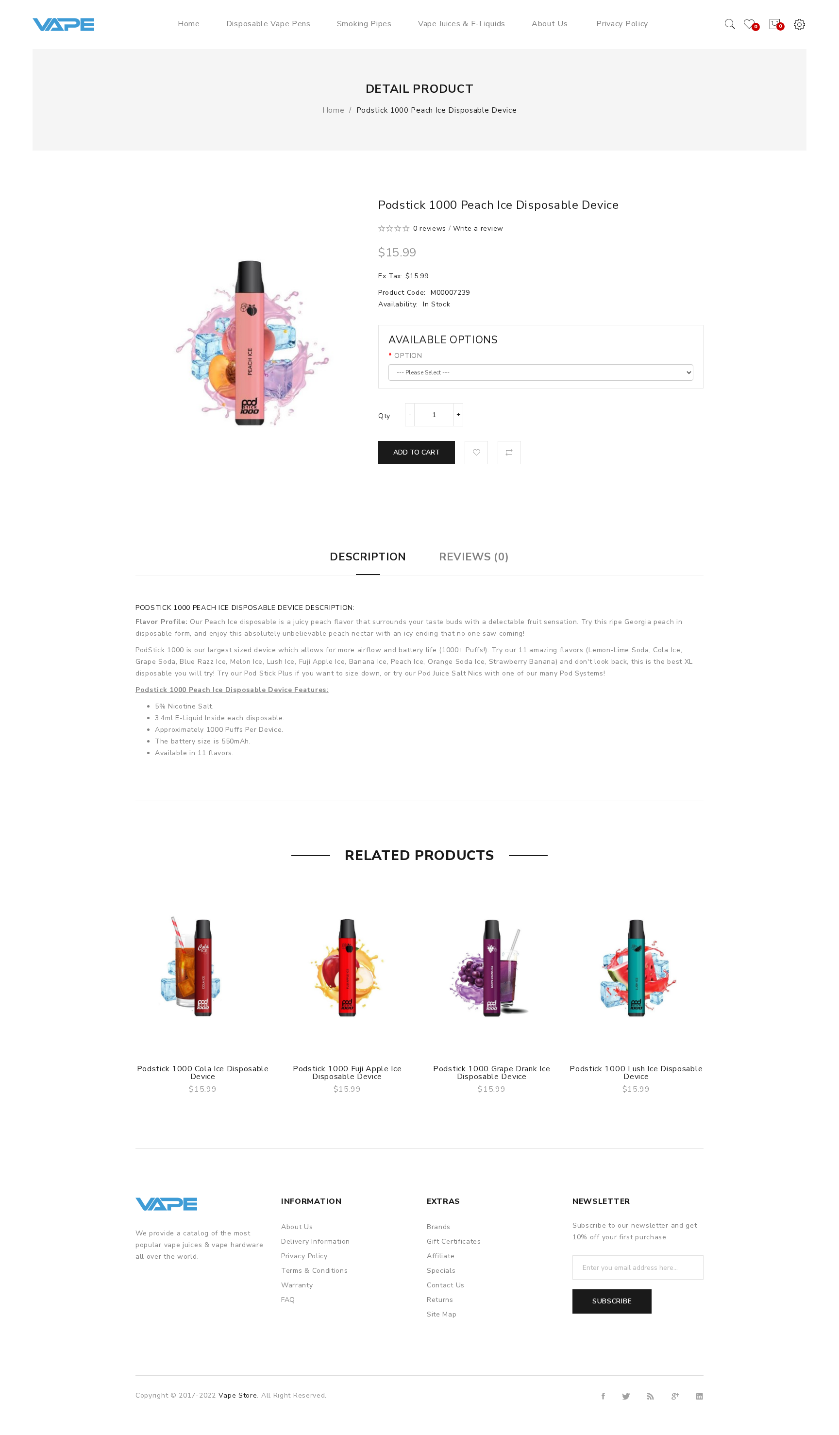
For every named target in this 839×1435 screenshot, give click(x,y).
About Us (297, 1227)
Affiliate (440, 1256)
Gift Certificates (454, 1241)
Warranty (297, 1285)
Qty (384, 416)
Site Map (442, 1314)
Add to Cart (416, 452)
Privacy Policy (304, 1256)
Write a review (478, 228)
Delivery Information (315, 1241)
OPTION (408, 355)
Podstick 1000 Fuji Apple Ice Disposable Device (347, 1073)
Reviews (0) (474, 557)
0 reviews (429, 228)
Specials (441, 1270)
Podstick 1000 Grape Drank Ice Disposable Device (491, 1073)
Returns (440, 1299)
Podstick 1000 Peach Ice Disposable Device (436, 110)
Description (368, 557)
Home (333, 110)
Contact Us (446, 1285)
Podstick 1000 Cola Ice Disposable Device (203, 1073)
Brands (439, 1227)
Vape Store (237, 1395)
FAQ (288, 1299)
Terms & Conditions (314, 1270)
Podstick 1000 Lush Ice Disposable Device (636, 1073)
